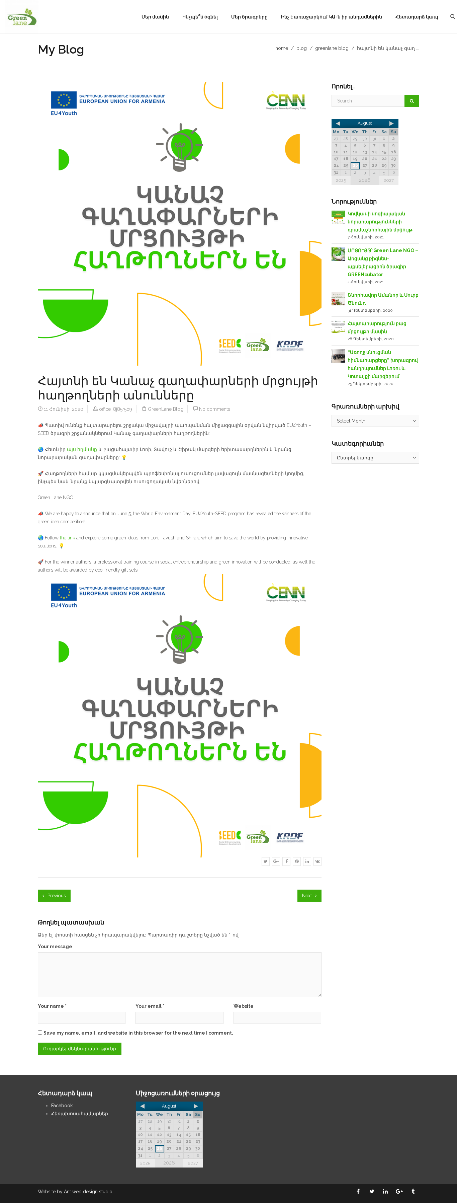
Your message (55, 946)
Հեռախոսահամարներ (79, 1113)
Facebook (62, 1105)
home (281, 48)
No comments (214, 409)
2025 (341, 180)
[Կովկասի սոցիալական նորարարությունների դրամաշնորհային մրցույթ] (338, 217)
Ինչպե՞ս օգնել (200, 16)
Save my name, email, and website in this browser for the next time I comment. (138, 1033)
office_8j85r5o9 (115, 409)
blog (301, 48)
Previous (56, 895)
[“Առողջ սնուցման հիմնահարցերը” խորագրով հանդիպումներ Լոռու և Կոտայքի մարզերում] (338, 355)
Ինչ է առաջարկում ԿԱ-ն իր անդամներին (331, 16)
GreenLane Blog (332, 48)
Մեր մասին (155, 16)
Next (307, 895)
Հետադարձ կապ (416, 16)
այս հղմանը (82, 449)
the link (67, 537)
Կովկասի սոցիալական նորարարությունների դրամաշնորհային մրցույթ (380, 221)
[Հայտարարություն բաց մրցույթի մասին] (338, 326)
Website (244, 1006)
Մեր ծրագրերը (249, 16)
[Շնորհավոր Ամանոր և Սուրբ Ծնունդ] (338, 298)
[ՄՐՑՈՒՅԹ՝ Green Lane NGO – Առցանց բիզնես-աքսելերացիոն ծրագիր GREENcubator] (338, 253)
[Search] (411, 101)
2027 (389, 180)
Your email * (149, 1006)
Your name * (52, 1006)
